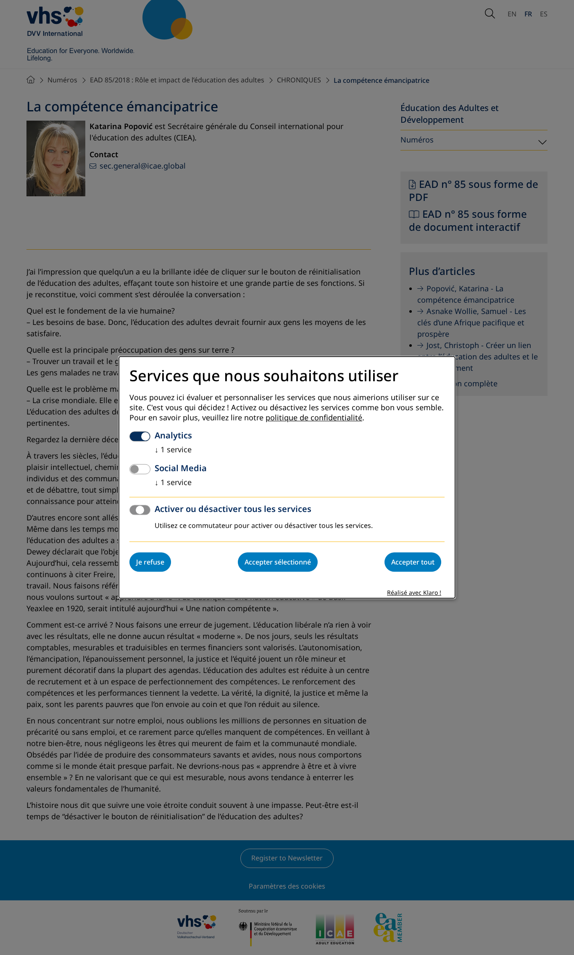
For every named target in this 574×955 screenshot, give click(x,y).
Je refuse (150, 562)
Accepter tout (412, 562)
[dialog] (287, 477)
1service (173, 450)
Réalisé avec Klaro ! (414, 593)
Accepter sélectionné (278, 562)
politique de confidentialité (314, 418)
